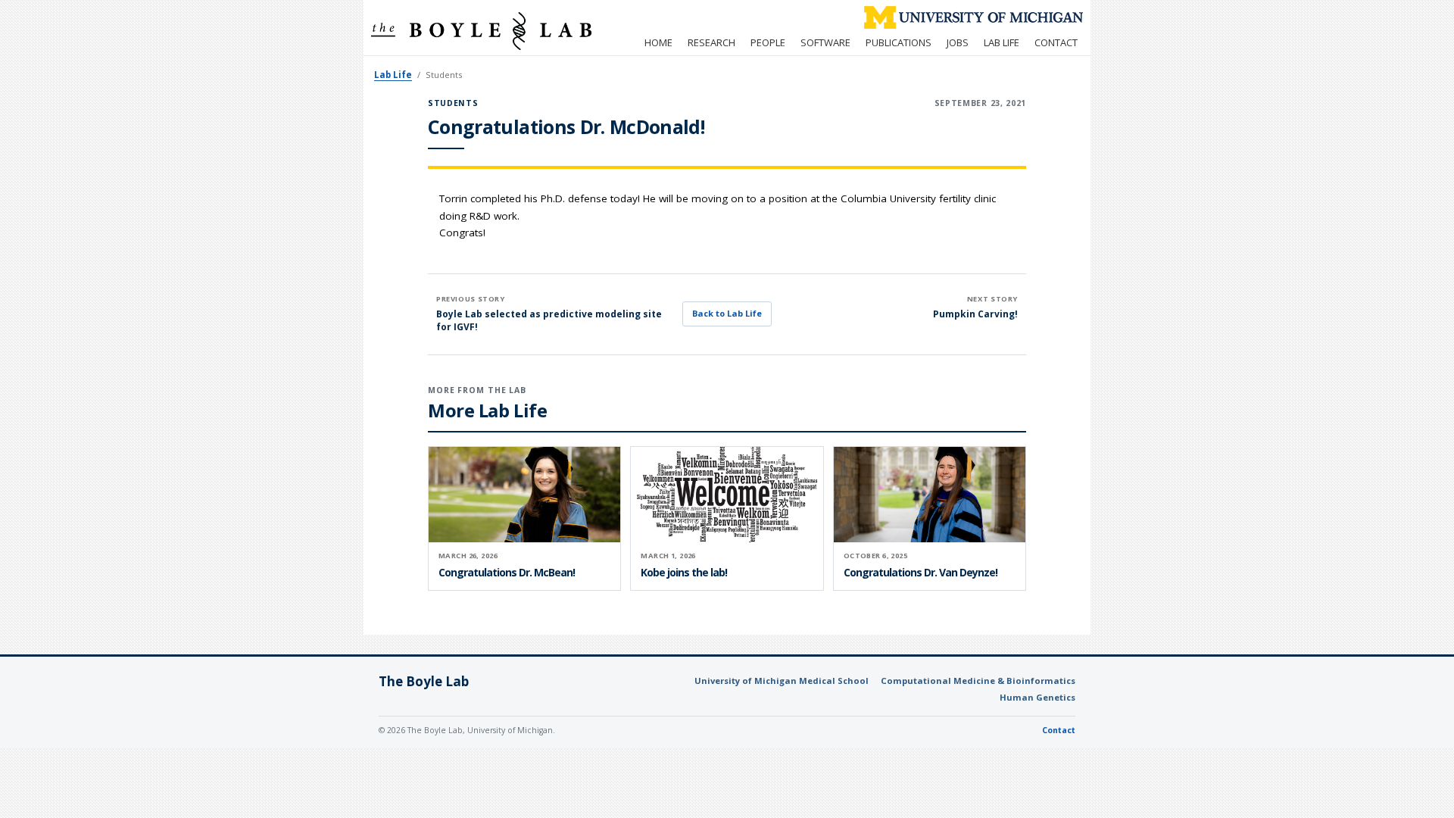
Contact (1056, 42)
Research (711, 42)
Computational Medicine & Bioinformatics (978, 680)
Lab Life (1001, 42)
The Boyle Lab (424, 681)
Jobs (958, 42)
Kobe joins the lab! (684, 572)
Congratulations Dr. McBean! (506, 572)
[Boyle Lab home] (481, 31)
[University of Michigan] (973, 17)
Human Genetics (1037, 697)
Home (658, 42)
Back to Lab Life (727, 313)
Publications (898, 42)
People (767, 42)
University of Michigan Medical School (781, 680)
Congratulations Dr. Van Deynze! (920, 572)
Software (825, 42)
